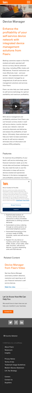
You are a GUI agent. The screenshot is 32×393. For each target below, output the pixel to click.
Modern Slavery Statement (14, 368)
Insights (7, 353)
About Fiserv (9, 347)
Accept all (16, 209)
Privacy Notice (10, 359)
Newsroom (8, 350)
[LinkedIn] (21, 322)
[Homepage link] (5, 2)
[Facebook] (16, 322)
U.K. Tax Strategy (11, 371)
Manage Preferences (16, 205)
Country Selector (11, 336)
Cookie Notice (19, 200)
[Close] (29, 181)
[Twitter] (10, 322)
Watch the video (10, 287)
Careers (7, 377)
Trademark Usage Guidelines (15, 365)
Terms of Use (9, 362)
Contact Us (8, 311)
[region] (16, 197)
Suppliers (8, 382)
